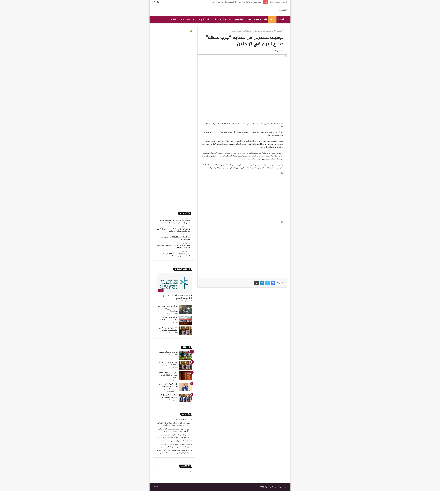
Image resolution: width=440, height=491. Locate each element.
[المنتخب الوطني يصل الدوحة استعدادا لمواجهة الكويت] (185, 398)
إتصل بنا (190, 19)
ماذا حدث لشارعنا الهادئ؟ (181, 419)
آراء (265, 19)
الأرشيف (173, 19)
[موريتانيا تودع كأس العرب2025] (185, 355)
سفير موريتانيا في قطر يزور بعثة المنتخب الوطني (168, 329)
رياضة (214, 19)
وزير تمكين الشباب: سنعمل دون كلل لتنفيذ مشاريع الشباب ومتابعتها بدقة (168, 386)
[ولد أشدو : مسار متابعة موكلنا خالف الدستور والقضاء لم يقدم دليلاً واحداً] (185, 309)
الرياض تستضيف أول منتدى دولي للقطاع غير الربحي (177, 297)
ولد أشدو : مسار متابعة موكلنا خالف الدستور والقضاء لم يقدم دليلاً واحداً (167, 309)
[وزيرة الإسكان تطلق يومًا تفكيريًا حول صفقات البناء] (185, 320)
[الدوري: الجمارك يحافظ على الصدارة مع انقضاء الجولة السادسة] (185, 375)
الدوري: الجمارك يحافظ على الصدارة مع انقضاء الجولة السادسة (168, 375)
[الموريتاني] (283, 10)
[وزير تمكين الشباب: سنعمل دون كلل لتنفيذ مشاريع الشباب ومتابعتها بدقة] (185, 387)
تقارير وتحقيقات (236, 19)
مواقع (181, 19)
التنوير (184, 414)
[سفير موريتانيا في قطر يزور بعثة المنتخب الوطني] (185, 330)
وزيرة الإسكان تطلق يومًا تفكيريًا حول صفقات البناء (168, 318)
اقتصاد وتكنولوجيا (253, 19)
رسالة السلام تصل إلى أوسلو (180, 441)
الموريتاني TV (203, 19)
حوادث (223, 19)
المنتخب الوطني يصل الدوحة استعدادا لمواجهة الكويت (167, 396)
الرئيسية (281, 19)
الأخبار (272, 19)
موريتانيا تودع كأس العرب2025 (167, 352)
